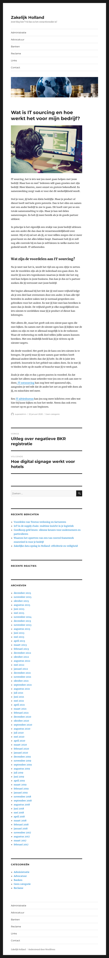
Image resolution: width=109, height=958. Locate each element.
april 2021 (19, 704)
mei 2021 (19, 700)
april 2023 (19, 640)
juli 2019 (18, 772)
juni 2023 (19, 632)
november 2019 (22, 760)
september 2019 (23, 764)
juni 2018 (19, 808)
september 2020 (23, 724)
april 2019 (19, 780)
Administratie (18, 32)
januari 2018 (21, 828)
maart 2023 (20, 644)
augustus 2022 (22, 660)
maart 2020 (20, 744)
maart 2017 (20, 840)
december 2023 (22, 620)
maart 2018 (20, 820)
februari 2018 (21, 824)
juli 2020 (19, 732)
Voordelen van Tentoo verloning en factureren (40, 521)
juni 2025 (19, 608)
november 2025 (23, 597)
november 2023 (22, 624)
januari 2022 (21, 668)
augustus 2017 (22, 836)
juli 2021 (18, 692)
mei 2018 (19, 812)
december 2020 (22, 716)
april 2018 (19, 816)
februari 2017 (21, 844)
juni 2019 (19, 776)
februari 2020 (21, 748)
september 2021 (23, 684)
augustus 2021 (22, 688)
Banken (15, 46)
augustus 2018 (22, 804)
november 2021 (22, 676)
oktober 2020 (21, 720)
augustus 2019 (22, 768)
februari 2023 (21, 648)
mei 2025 (19, 612)
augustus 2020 (22, 728)
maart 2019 (20, 784)
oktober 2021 (21, 680)
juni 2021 (19, 696)
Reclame (16, 53)
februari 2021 (21, 712)
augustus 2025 (22, 604)
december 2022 (22, 652)
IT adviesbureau (25, 398)
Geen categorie (52, 414)
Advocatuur (17, 39)
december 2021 (22, 672)
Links (14, 60)
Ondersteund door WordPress (41, 949)
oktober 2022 (21, 656)
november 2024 (23, 616)
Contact (15, 67)
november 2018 (22, 796)
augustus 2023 (22, 628)
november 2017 (22, 832)
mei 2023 (19, 636)
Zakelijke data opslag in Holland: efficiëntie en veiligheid (46, 545)
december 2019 (22, 756)
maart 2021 (20, 708)
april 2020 (19, 740)
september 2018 (23, 800)
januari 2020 (21, 752)
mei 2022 (19, 664)
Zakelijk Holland (27, 17)
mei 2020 (19, 736)
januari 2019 (21, 792)
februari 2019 (21, 788)
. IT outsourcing (25, 382)
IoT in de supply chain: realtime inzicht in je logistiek (44, 525)
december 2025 (22, 593)
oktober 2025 (21, 600)
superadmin (20, 414)
